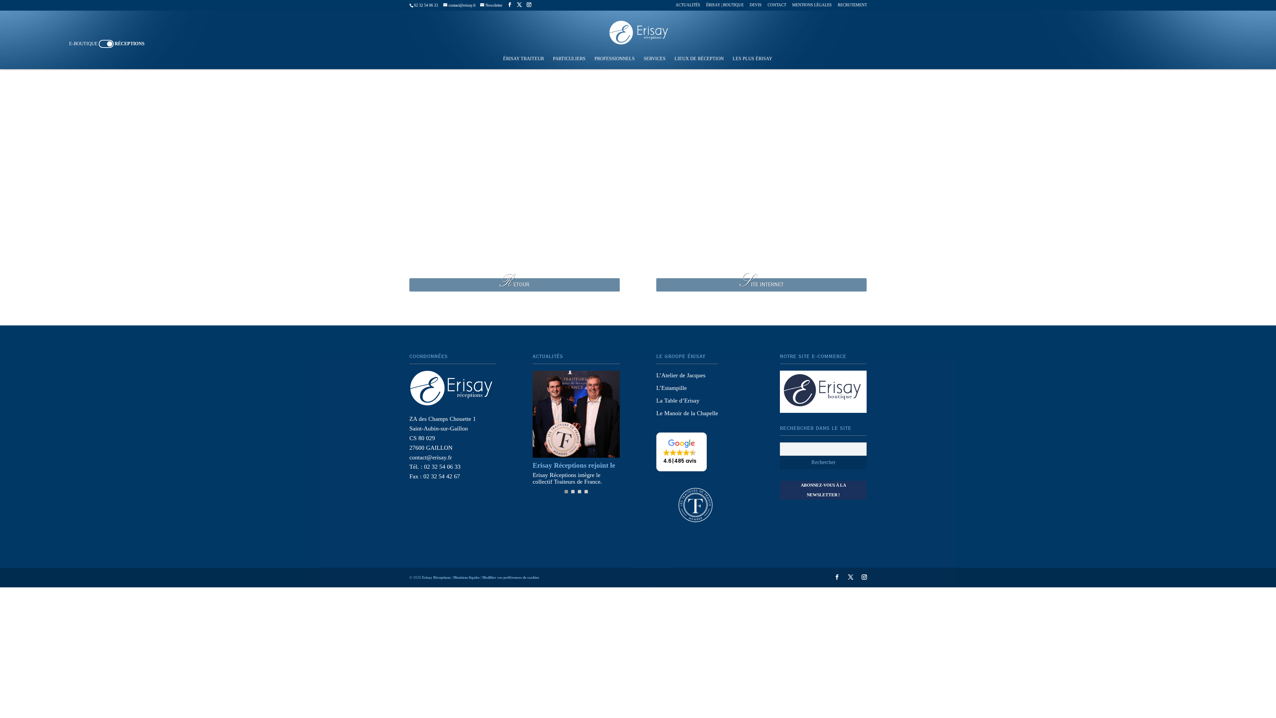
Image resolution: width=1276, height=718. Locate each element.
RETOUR (514, 285)
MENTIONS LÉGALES (812, 5)
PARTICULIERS (569, 59)
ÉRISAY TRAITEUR (523, 59)
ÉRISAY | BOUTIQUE (725, 5)
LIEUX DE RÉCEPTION (699, 59)
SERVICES (655, 59)
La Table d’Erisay (677, 400)
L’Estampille (671, 388)
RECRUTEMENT (852, 5)
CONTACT (777, 5)
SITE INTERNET (762, 285)
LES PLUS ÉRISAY (752, 59)
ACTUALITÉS (688, 5)
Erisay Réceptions (436, 577)
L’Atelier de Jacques (680, 375)
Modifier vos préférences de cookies (510, 577)
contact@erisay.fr (430, 457)
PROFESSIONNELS (614, 59)
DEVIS (756, 5)
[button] (681, 451)
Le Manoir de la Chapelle (687, 413)
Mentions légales (466, 577)
